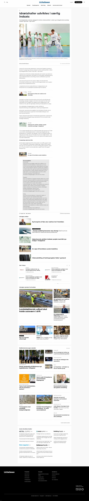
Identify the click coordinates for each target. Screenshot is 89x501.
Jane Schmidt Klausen (24, 63)
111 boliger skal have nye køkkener (43, 433)
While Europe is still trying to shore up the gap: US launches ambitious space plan (44, 452)
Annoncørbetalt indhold (42, 480)
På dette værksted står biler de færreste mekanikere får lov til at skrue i (27, 452)
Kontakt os (54, 475)
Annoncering (27, 477)
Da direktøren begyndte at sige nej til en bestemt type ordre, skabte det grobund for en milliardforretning (27, 435)
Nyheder (28, 5)
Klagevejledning (41, 478)
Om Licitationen (55, 479)
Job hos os (54, 477)
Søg (7, 2)
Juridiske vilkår (41, 476)
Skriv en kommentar (65, 213)
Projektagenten (35, 5)
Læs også (29, 91)
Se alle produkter (28, 481)
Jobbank (49, 5)
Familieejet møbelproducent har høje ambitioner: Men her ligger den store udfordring (44, 437)
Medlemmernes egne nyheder (27, 348)
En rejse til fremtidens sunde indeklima (37, 155)
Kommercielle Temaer (57, 5)
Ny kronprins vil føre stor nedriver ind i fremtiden (37, 94)
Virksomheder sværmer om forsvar (26, 441)
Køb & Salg (43, 5)
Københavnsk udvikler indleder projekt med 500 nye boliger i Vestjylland (37, 125)
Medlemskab (27, 475)
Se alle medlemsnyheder (65, 422)
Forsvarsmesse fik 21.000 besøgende (26, 438)
